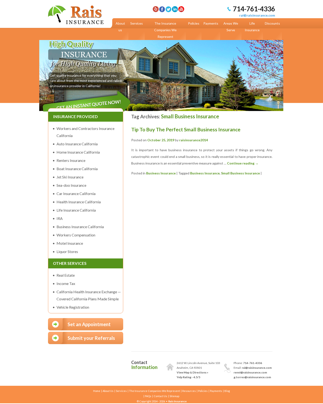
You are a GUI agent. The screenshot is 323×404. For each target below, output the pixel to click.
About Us (108, 390)
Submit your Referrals (91, 338)
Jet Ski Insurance (70, 177)
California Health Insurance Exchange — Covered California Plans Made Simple (89, 295)
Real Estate (66, 275)
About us (120, 26)
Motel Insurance (70, 243)
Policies (193, 23)
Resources (189, 390)
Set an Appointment (89, 324)
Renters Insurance (71, 160)
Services (136, 23)
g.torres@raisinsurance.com (252, 377)
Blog (227, 390)
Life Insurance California (76, 210)
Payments (210, 23)
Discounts (272, 23)
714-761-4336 (254, 9)
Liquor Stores (67, 251)
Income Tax (66, 283)
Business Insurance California (80, 226)
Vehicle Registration (73, 307)
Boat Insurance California (77, 168)
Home (96, 390)
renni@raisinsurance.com (250, 372)
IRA (60, 218)
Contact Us (160, 396)
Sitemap (174, 396)
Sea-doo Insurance (71, 185)
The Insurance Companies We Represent (165, 30)
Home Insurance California (78, 152)
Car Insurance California (76, 193)
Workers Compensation (76, 235)
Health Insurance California (79, 202)
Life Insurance (252, 26)
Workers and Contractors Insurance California (85, 132)
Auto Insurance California (77, 144)
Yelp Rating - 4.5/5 (188, 377)
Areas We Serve (230, 26)
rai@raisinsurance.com (257, 15)
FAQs (148, 396)
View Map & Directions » (192, 372)
